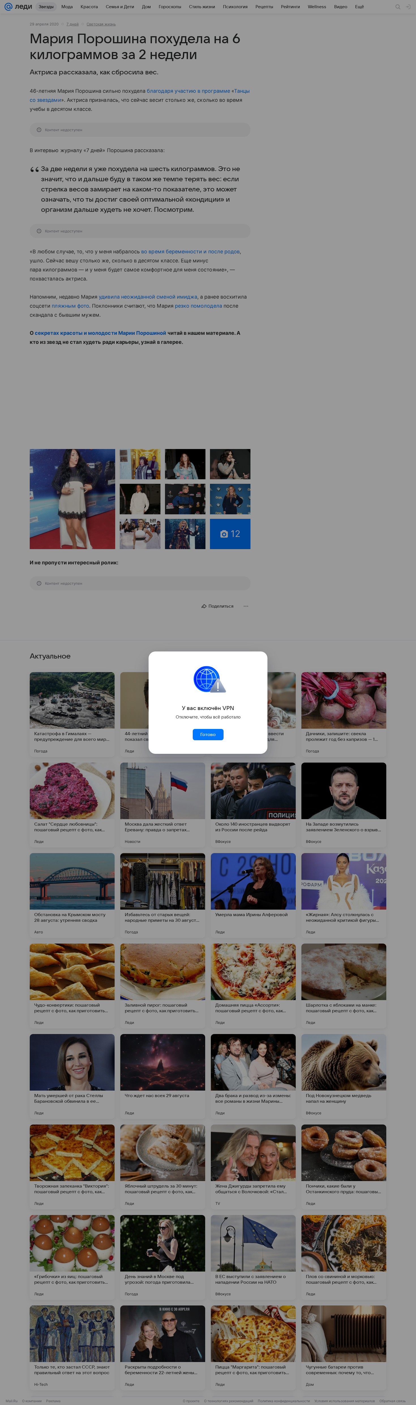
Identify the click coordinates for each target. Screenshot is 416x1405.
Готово (208, 734)
